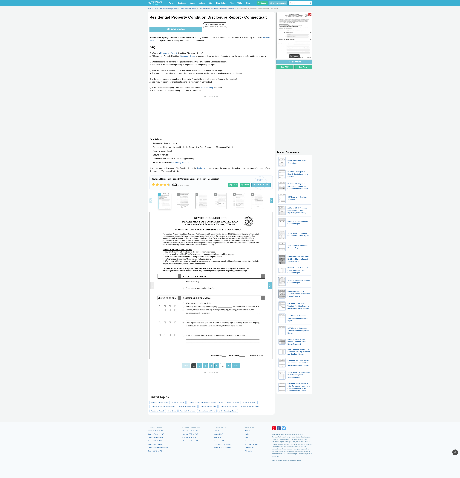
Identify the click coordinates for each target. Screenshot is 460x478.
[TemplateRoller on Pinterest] (274, 428)
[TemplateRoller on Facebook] (279, 428)
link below (201, 168)
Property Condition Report (159, 402)
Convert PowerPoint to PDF (158, 448)
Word (246, 185)
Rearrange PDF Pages (222, 444)
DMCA (247, 437)
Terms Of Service (251, 444)
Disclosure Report (187, 56)
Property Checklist (178, 402)
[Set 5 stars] (169, 185)
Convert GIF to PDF (155, 441)
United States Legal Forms (227, 411)
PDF (235, 185)
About (247, 431)
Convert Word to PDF (156, 431)
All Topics (248, 451)
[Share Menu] (455, 452)
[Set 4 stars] (165, 185)
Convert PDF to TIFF (190, 441)
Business (182, 3)
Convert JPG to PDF (155, 451)
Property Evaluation (249, 402)
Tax (232, 3)
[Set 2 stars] (157, 185)
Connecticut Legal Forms (207, 411)
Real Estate (221, 3)
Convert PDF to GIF (190, 437)
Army (171, 3)
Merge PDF (218, 434)
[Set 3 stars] (161, 185)
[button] (271, 200)
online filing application (181, 162)
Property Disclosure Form (228, 407)
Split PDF (217, 431)
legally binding (207, 88)
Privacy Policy (250, 441)
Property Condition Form (208, 407)
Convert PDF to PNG (190, 434)
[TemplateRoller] (155, 3)
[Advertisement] (211, 115)
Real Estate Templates (187, 411)
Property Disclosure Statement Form (163, 407)
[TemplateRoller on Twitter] (284, 428)
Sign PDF (217, 437)
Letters (202, 3)
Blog (248, 3)
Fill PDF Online (176, 29)
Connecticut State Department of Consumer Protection (205, 402)
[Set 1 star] (153, 185)
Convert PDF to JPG (190, 431)
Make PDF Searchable (222, 448)
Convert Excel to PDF (156, 434)
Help (247, 434)
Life (210, 3)
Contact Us (249, 448)
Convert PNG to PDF (155, 437)
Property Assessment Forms (250, 407)
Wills (239, 3)
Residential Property (169, 53)
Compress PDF (220, 441)
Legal (192, 3)
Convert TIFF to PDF (156, 444)
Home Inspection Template (187, 407)
